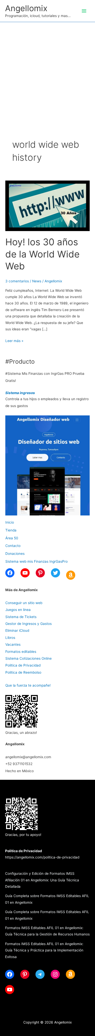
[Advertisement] (47, 72)
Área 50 (11, 538)
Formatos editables (20, 652)
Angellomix (26, 8)
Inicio (9, 522)
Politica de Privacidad (23, 665)
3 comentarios (17, 281)
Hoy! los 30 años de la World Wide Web (42, 254)
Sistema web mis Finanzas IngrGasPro (36, 561)
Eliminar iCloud (17, 630)
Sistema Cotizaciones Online (28, 658)
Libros (10, 638)
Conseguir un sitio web (23, 603)
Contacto (13, 546)
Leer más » (14, 341)
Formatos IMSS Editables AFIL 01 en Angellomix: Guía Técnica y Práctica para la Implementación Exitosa (44, 950)
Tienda (10, 530)
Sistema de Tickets (20, 617)
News (36, 281)
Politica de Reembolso (23, 672)
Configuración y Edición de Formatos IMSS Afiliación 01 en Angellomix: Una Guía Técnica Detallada (42, 879)
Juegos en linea (18, 610)
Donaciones (15, 554)
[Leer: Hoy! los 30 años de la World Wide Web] (47, 205)
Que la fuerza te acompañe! (28, 685)
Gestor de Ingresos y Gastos (28, 624)
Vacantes (13, 644)
